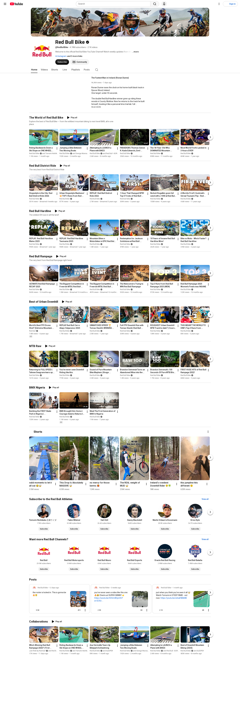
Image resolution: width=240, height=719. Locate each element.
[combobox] (114, 4)
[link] (59, 599)
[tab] (34, 69)
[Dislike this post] (42, 610)
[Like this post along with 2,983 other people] (95, 610)
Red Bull (32, 331)
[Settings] (219, 4)
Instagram (62, 56)
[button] (96, 107)
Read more (96, 107)
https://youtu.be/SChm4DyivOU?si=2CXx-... (108, 599)
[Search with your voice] (164, 4)
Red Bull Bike (125, 153)
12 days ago (54, 588)
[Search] (154, 4)
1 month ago (177, 588)
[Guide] (5, 4)
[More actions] (57, 148)
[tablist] (120, 69)
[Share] (69, 610)
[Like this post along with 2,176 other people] (157, 610)
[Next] (210, 137)
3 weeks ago (116, 588)
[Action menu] (85, 610)
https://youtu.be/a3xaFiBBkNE (174, 598)
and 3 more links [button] (74, 56)
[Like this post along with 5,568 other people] (34, 610)
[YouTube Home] (16, 4)
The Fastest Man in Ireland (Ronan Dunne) (110, 78)
